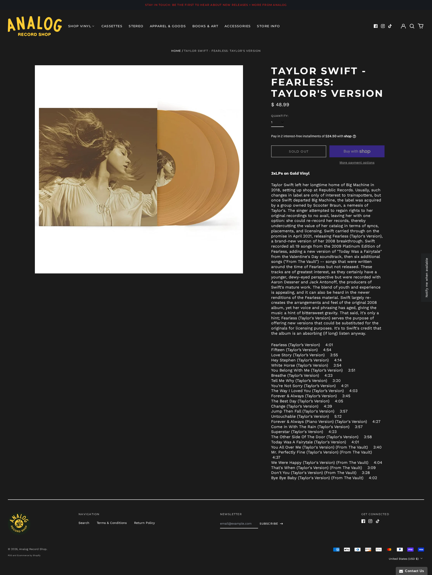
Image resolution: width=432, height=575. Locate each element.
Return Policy (144, 523)
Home (176, 50)
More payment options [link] (357, 162)
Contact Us (413, 571)
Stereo (136, 26)
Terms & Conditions (112, 523)
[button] (412, 26)
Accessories (238, 26)
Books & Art (205, 26)
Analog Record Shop (33, 549)
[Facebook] (376, 26)
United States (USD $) (404, 558)
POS (10, 555)
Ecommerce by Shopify (28, 555)
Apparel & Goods (168, 26)
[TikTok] (390, 26)
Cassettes (112, 26)
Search (84, 523)
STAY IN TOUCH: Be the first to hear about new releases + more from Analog (216, 5)
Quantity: (280, 115)
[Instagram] (383, 26)
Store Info (268, 26)
